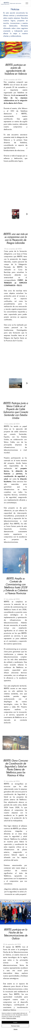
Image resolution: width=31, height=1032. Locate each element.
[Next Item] (27, 383)
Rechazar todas (15, 1026)
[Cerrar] (29, 1013)
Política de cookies (11, 1018)
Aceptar (15, 1022)
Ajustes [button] (15, 1029)
